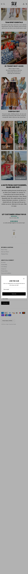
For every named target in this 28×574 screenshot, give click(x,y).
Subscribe (14, 293)
